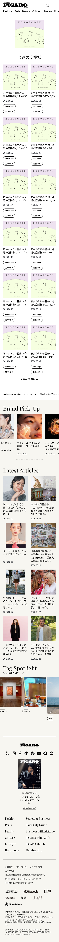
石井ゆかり (9, 111)
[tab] (16, 459)
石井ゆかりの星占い (48, 394)
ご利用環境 (10, 878)
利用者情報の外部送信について (19, 882)
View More (28, 808)
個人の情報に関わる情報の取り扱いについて (25, 874)
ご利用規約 (10, 870)
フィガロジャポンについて (29, 878)
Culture (36, 11)
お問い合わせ (21, 866)
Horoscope (9, 106)
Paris (17, 11)
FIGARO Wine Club (38, 838)
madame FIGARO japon (13, 394)
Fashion (7, 11)
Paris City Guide (36, 825)
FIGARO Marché (36, 844)
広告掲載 (9, 866)
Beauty (26, 11)
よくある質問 (36, 866)
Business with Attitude (40, 831)
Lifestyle (47, 11)
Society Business (38, 818)
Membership (34, 850)
